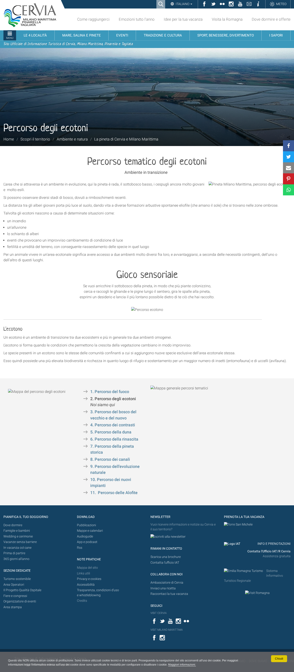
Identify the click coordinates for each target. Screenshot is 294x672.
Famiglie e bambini (16, 531)
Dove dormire (12, 525)
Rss (79, 548)
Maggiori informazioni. (182, 664)
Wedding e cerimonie (18, 536)
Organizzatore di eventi (19, 601)
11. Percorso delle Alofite (114, 492)
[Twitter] (288, 156)
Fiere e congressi (15, 596)
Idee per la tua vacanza (183, 19)
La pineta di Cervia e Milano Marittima (126, 139)
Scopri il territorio (35, 139)
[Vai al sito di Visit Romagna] (257, 593)
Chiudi (279, 658)
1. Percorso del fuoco (110, 391)
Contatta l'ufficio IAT (164, 563)
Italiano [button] (182, 4)
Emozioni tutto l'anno (137, 19)
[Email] (288, 167)
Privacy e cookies (89, 579)
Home (8, 139)
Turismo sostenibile (17, 579)
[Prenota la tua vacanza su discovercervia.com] (238, 524)
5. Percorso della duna (111, 432)
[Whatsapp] (288, 189)
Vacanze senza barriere (20, 542)
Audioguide (85, 536)
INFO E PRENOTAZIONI (274, 544)
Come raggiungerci (93, 19)
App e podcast (87, 542)
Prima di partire (14, 553)
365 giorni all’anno (16, 559)
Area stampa (12, 607)
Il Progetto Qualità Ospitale (22, 590)
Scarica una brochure (165, 557)
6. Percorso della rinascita (114, 439)
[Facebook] (288, 145)
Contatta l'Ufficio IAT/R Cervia (269, 551)
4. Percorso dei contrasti (112, 425)
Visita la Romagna (227, 19)
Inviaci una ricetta (163, 588)
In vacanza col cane (17, 548)
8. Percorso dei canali (110, 459)
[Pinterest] (288, 178)
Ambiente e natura (72, 139)
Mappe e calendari (90, 531)
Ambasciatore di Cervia (166, 583)
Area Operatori (13, 585)
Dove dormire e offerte (271, 19)
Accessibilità (86, 585)
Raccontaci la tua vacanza (169, 594)
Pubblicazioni (86, 525)
